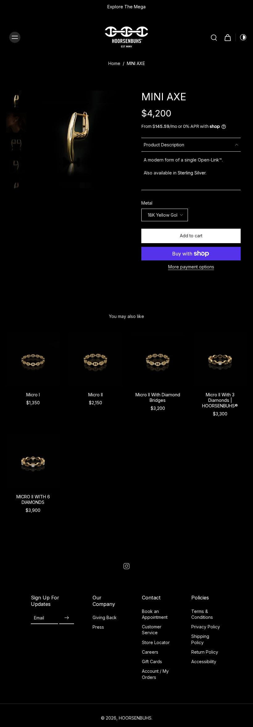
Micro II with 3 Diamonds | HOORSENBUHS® (220, 400)
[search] (214, 37)
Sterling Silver (191, 172)
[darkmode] (241, 37)
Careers (150, 652)
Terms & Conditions (202, 614)
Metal (146, 203)
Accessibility (203, 661)
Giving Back (105, 617)
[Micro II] (95, 359)
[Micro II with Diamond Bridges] (158, 359)
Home (114, 63)
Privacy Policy (205, 626)
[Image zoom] (77, 139)
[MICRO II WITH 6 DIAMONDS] (33, 461)
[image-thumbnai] (16, 101)
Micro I (33, 394)
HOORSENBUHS (135, 718)
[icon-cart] (227, 37)
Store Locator (156, 642)
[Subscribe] (66, 618)
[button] (191, 236)
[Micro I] (33, 359)
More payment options (191, 267)
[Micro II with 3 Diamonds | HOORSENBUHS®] (220, 359)
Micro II (95, 394)
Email (39, 617)
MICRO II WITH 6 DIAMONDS (33, 499)
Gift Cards (152, 661)
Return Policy (204, 652)
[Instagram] (126, 566)
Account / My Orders (155, 674)
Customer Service (151, 629)
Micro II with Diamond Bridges (157, 397)
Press (98, 627)
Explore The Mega (126, 6)
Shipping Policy (200, 639)
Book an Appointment (155, 614)
